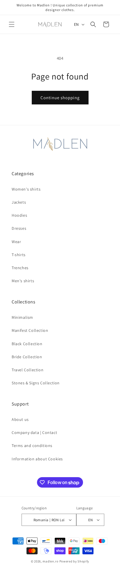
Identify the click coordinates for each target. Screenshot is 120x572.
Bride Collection (27, 356)
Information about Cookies (37, 458)
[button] (11, 24)
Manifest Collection (30, 330)
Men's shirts (23, 280)
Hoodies (19, 215)
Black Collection (27, 343)
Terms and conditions (32, 445)
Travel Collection (27, 369)
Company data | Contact (34, 432)
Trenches (20, 267)
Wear (16, 241)
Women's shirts (26, 189)
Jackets (19, 202)
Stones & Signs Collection (36, 382)
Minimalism (22, 317)
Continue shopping (60, 97)
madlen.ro (50, 561)
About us (20, 419)
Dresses (19, 228)
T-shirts (19, 254)
